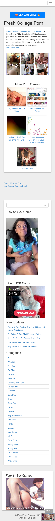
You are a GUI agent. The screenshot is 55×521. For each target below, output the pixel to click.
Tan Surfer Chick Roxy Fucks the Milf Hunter (17, 138)
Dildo (10, 399)
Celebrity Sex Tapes (16, 382)
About (22, 517)
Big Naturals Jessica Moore (16, 109)
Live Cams (12, 431)
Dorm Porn (12, 403)
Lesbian (11, 427)
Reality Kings (13, 444)
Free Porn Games (26, 515)
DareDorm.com (12, 47)
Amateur (11, 361)
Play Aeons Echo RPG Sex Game (22, 346)
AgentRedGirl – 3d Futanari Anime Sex (24, 338)
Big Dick (11, 370)
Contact (32, 517)
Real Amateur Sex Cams (37, 109)
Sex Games (13, 452)
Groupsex (12, 419)
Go (46, 205)
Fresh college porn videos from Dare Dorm (24, 31)
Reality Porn (13, 448)
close (49, 511)
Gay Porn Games (15, 415)
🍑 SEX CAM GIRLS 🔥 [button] (27, 14)
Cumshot (11, 390)
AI (8, 357)
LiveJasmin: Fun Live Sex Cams (21, 342)
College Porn (13, 386)
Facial (10, 407)
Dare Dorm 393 (27, 168)
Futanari (11, 411)
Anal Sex (11, 366)
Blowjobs (11, 378)
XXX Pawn (12, 460)
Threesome (12, 456)
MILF (10, 436)
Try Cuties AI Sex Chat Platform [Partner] (25, 334)
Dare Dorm (12, 394)
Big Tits (11, 374)
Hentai (10, 423)
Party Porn (12, 440)
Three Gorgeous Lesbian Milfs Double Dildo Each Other (37, 140)
